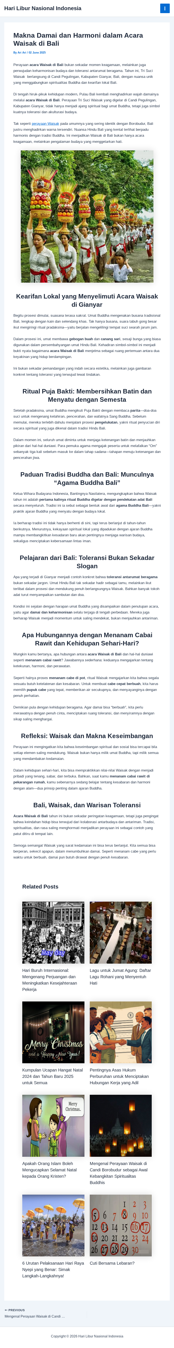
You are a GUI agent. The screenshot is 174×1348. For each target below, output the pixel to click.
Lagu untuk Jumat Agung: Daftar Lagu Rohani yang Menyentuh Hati (120, 976)
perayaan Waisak (45, 124)
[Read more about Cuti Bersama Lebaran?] (121, 1225)
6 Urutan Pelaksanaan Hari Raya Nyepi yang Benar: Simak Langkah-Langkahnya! (53, 1269)
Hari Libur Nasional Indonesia (42, 8)
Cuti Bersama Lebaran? (112, 1263)
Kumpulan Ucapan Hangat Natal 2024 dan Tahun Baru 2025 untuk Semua (52, 1076)
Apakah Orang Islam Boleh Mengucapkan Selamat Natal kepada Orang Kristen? (49, 1170)
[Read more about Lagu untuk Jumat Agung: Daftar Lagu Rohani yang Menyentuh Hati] (121, 932)
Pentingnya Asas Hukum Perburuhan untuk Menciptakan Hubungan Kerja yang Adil (119, 1076)
